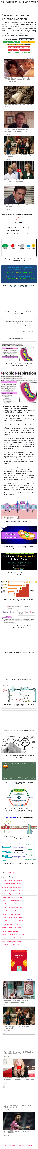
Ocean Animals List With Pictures (11, 941)
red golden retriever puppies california (19, 47)
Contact (12, 1145)
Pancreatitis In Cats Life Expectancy (12, 884)
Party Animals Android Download (11, 914)
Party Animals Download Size (10, 931)
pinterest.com (11, 872)
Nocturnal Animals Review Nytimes (12, 927)
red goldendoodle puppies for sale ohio (19, 52)
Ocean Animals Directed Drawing (11, 911)
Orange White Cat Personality (10, 944)
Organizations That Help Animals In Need (13, 890)
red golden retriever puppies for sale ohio (19, 44)
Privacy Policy (21, 1145)
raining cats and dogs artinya (12, 42)
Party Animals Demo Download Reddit (12, 938)
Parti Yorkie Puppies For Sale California (13, 894)
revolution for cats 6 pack (11, 39)
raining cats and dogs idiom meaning (19, 50)
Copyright (31, 1145)
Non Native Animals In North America (12, 904)
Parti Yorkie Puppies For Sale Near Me (13, 934)
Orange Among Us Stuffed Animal (11, 887)
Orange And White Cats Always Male (12, 880)
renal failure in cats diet (27, 42)
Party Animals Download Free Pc (11, 900)
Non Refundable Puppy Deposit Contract (13, 921)
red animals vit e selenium (27, 39)
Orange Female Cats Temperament (12, 907)
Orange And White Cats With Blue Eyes (13, 917)
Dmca (5, 1145)
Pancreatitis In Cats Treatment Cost (12, 897)
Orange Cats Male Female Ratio (11, 924)
